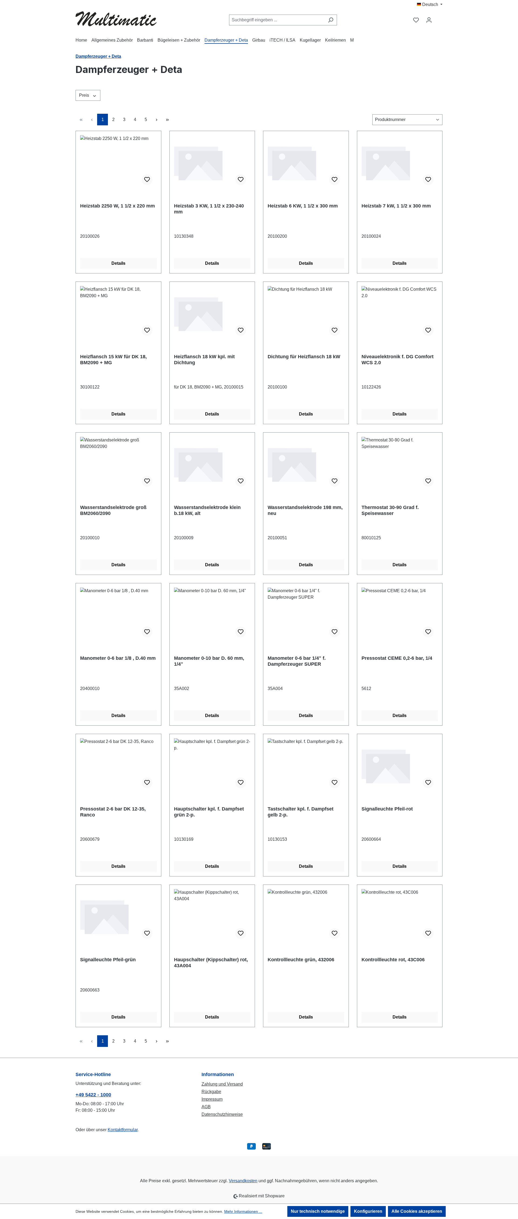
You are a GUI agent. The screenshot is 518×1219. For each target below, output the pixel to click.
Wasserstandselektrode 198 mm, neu (305, 510)
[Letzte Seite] (167, 119)
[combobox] (277, 20)
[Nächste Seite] (156, 119)
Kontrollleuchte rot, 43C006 (393, 959)
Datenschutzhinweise (222, 1114)
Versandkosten (243, 1180)
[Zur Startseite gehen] (116, 18)
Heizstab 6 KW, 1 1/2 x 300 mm (303, 206)
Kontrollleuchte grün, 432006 (301, 959)
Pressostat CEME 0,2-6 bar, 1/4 (397, 658)
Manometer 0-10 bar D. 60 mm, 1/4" (209, 661)
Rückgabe (211, 1091)
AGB (206, 1106)
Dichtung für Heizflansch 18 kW (304, 356)
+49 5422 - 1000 (93, 1094)
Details (118, 263)
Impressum (212, 1099)
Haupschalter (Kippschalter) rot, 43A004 (211, 962)
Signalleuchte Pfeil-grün (108, 959)
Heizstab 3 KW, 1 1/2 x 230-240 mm (209, 209)
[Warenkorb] (438, 18)
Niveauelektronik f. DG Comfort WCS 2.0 (398, 359)
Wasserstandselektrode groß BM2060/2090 (113, 510)
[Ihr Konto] (428, 20)
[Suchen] (330, 20)
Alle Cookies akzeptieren (416, 1211)
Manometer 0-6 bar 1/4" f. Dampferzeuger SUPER (297, 661)
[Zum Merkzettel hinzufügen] (147, 179)
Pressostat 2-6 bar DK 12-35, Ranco (113, 812)
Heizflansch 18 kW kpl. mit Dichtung (204, 359)
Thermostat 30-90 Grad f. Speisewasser (390, 510)
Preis (84, 95)
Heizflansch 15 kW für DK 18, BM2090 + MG (113, 359)
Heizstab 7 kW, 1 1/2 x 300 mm (396, 206)
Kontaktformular (123, 1129)
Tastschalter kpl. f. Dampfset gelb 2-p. (300, 812)
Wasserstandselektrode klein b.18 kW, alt (207, 510)
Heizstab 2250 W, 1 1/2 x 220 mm (117, 206)
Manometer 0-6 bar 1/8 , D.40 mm (118, 658)
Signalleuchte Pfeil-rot (387, 809)
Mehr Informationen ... (243, 1211)
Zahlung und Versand (222, 1084)
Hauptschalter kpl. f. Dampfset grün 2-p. (209, 812)
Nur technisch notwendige (318, 1211)
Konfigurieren (368, 1211)
